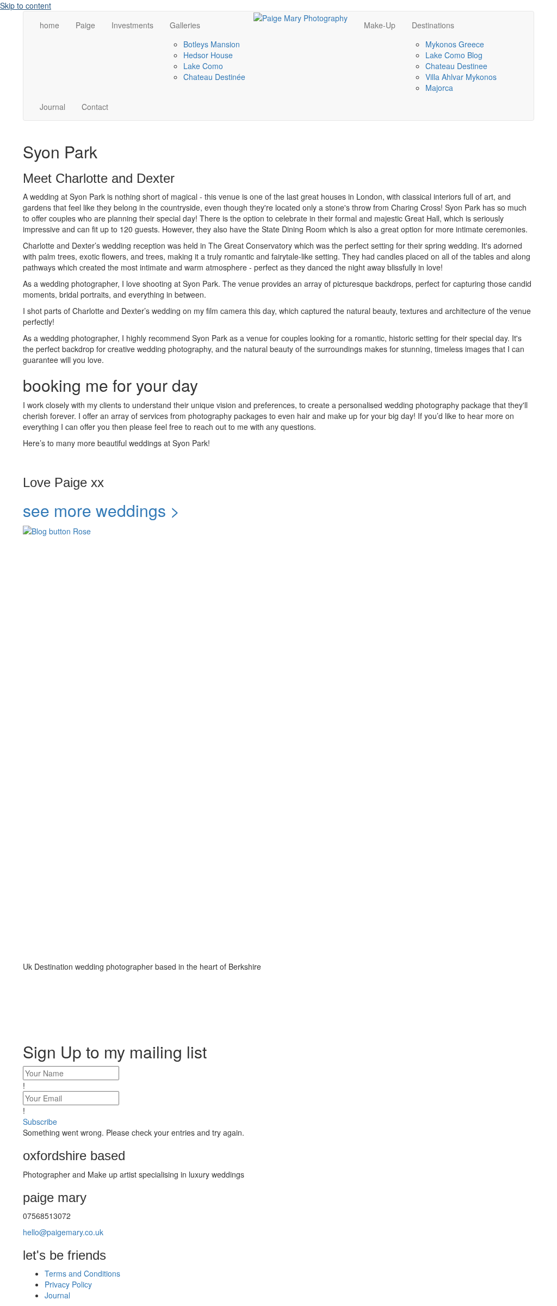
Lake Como (203, 65)
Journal (52, 106)
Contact (95, 106)
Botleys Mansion (211, 44)
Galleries (185, 25)
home (49, 25)
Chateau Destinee (456, 65)
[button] (40, 1121)
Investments (132, 25)
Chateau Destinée (214, 76)
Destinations (433, 25)
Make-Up (379, 25)
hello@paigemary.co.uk (63, 1232)
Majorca (439, 87)
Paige (85, 25)
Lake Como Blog (453, 55)
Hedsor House (208, 55)
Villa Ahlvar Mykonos (461, 76)
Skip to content (25, 5)
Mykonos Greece (454, 44)
